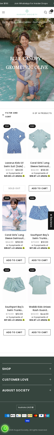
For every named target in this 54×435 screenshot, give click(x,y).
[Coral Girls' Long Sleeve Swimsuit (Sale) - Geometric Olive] (40, 140)
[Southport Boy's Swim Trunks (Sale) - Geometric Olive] (14, 284)
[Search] (45, 12)
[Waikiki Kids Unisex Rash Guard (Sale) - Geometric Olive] (40, 284)
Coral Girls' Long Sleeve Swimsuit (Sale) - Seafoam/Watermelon (14, 236)
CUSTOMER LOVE (15, 379)
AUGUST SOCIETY (16, 390)
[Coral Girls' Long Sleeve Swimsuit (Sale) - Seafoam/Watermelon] (14, 212)
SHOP (6, 369)
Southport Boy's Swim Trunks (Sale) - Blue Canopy (39, 236)
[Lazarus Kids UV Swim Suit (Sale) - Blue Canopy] (14, 140)
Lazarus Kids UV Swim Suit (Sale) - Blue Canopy (14, 164)
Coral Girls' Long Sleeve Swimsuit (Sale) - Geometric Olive (39, 164)
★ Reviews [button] (51, 220)
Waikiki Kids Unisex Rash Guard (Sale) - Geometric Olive (40, 308)
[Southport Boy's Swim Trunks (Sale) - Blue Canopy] (40, 212)
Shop (13, 22)
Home (5, 22)
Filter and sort (11, 115)
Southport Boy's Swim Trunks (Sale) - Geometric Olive (14, 308)
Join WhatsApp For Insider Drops (27, 3)
